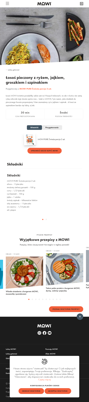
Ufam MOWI (50, 354)
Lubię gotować (13, 70)
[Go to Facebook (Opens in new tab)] (44, 333)
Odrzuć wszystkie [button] (31, 391)
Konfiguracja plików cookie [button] (44, 386)
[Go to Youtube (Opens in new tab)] (49, 333)
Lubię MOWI (11, 349)
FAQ (8, 368)
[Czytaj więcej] (81, 3)
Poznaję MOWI (51, 349)
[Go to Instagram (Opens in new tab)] (39, 333)
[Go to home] (44, 3)
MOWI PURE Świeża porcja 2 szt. (35, 88)
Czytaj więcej (44, 379)
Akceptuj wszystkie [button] (58, 391)
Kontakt (9, 373)
